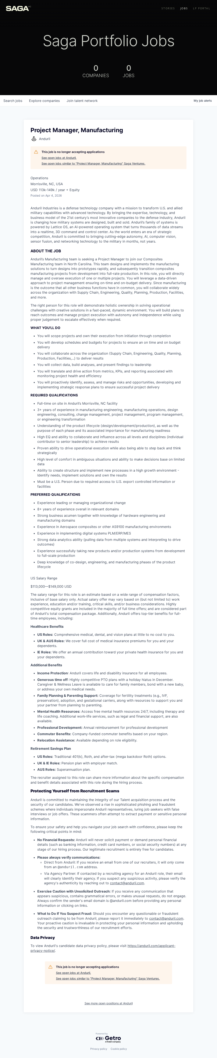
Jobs (184, 8)
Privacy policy (98, 1048)
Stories (168, 8)
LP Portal (201, 8)
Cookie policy (119, 1048)
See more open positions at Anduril (109, 1003)
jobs (12, 101)
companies (44, 101)
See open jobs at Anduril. (59, 158)
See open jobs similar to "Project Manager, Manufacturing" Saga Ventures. (93, 163)
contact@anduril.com (127, 883)
